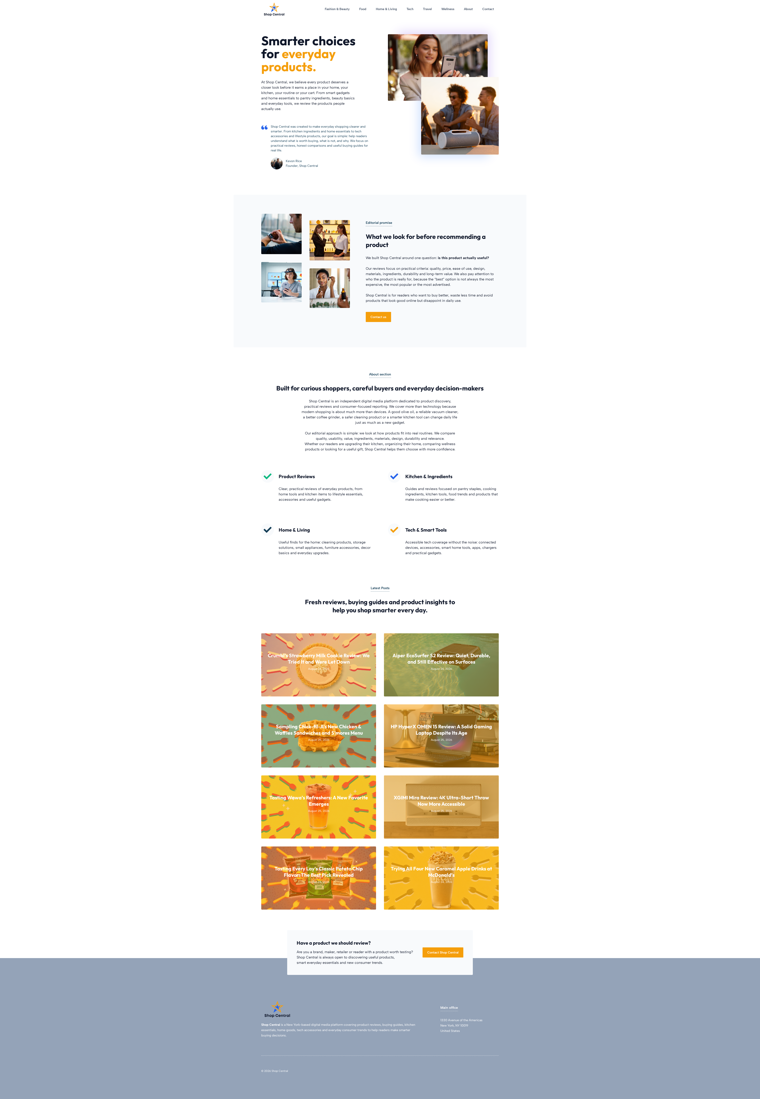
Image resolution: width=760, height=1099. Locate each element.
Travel (427, 9)
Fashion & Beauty (337, 9)
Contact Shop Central (443, 952)
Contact (488, 9)
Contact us (378, 317)
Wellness (447, 9)
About (468, 9)
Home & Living (386, 9)
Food (362, 9)
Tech (410, 9)
